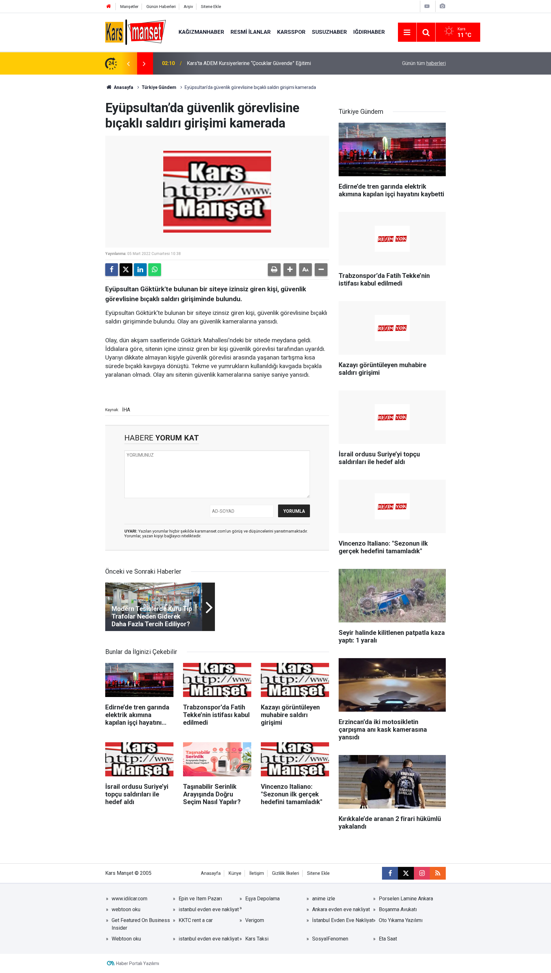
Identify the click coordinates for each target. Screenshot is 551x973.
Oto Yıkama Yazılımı (400, 920)
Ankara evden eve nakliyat (341, 909)
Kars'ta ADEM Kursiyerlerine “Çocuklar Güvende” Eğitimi (249, 63)
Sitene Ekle (211, 6)
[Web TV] (426, 6)
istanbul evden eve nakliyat (209, 909)
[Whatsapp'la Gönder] (154, 269)
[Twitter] (126, 269)
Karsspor (291, 32)
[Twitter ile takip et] (406, 873)
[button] (289, 269)
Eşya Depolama (262, 899)
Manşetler (129, 6)
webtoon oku (126, 909)
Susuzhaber (329, 32)
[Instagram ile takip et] (422, 873)
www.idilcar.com (129, 899)
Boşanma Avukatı (398, 909)
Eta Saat (388, 939)
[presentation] (128, 63)
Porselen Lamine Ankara (406, 899)
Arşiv (188, 6)
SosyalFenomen (330, 939)
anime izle (323, 899)
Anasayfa (123, 87)
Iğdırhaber (369, 32)
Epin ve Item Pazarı (200, 899)
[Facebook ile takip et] (390, 873)
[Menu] (407, 32)
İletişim (256, 873)
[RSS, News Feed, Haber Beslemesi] (438, 873)
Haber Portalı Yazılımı (137, 963)
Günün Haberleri (161, 6)
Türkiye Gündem (159, 87)
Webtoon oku (126, 939)
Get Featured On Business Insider (141, 924)
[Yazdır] (274, 269)
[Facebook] (111, 269)
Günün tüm (424, 63)
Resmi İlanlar (251, 32)
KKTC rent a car (196, 920)
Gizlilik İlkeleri (285, 873)
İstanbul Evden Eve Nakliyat (342, 920)
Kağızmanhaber (201, 32)
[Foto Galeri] (442, 6)
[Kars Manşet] (135, 32)
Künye (235, 873)
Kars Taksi (256, 939)
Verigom (254, 920)
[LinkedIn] (140, 269)
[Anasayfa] (108, 6)
